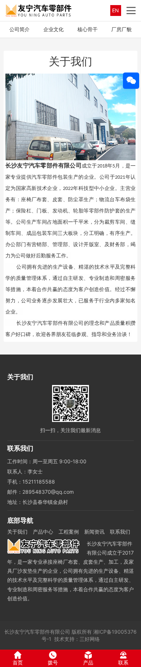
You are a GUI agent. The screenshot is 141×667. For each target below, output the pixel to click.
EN (115, 10)
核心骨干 (87, 29)
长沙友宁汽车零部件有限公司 (37, 632)
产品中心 (43, 532)
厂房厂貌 (121, 29)
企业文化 (53, 29)
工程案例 (69, 532)
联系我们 (120, 532)
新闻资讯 (94, 532)
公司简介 (19, 29)
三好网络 (90, 639)
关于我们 (17, 532)
